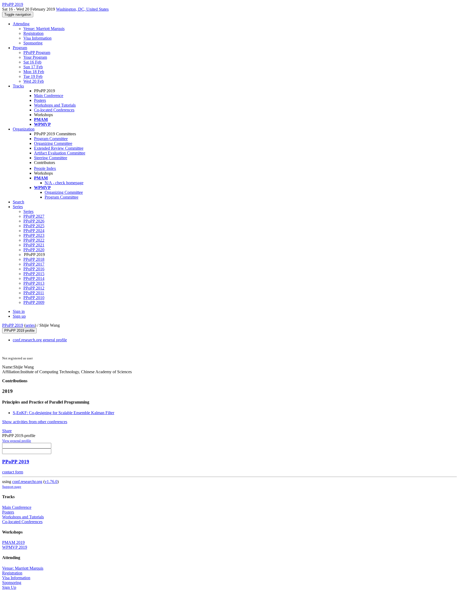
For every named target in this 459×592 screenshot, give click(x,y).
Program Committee (51, 138)
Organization (24, 129)
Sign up (19, 316)
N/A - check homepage (64, 182)
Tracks (18, 86)
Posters (40, 100)
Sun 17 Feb (33, 67)
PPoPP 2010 (33, 297)
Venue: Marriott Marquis (44, 28)
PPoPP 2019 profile (19, 331)
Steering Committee (50, 158)
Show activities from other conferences (34, 421)
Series (28, 211)
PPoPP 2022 (33, 240)
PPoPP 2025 (33, 226)
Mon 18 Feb (33, 71)
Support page (11, 487)
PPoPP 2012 (33, 288)
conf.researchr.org (27, 481)
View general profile (16, 441)
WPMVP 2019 (14, 547)
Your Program (35, 57)
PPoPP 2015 (33, 273)
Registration (33, 33)
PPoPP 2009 (33, 302)
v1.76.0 (51, 481)
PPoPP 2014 (33, 278)
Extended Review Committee (58, 148)
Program (20, 47)
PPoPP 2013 (33, 283)
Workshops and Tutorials (55, 105)
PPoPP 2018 (33, 259)
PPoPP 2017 (33, 264)
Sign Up (9, 587)
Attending (21, 24)
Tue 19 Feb (32, 76)
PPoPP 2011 (33, 293)
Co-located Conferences (54, 110)
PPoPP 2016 (33, 269)
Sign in (19, 311)
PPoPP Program (36, 52)
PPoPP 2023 (33, 235)
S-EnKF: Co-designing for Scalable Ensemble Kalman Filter (63, 412)
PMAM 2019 (13, 542)
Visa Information (37, 38)
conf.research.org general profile (40, 340)
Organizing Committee (53, 143)
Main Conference (48, 95)
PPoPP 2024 (33, 230)
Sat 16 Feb (32, 62)
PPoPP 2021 (33, 245)
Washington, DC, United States (82, 9)
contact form (12, 472)
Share (7, 431)
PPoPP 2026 (33, 221)
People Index (45, 168)
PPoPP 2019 (12, 325)
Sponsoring (32, 43)
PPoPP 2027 (33, 216)
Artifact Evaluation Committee (59, 153)
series (30, 325)
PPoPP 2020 (33, 249)
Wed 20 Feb (33, 81)
